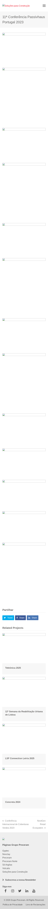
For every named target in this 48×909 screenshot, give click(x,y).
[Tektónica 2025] (24, 648)
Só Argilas (7, 865)
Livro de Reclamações (35, 905)
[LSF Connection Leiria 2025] (24, 739)
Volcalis (6, 868)
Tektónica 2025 (13, 667)
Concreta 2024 (12, 802)
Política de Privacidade (13, 905)
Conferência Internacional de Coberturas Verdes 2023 (15, 824)
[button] (44, 6)
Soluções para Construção (15, 872)
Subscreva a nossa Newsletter (20, 880)
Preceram (7, 858)
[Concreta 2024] (24, 782)
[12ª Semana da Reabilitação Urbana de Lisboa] (24, 692)
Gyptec (5, 851)
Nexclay (6, 854)
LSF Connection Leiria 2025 (19, 758)
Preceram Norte (9, 861)
